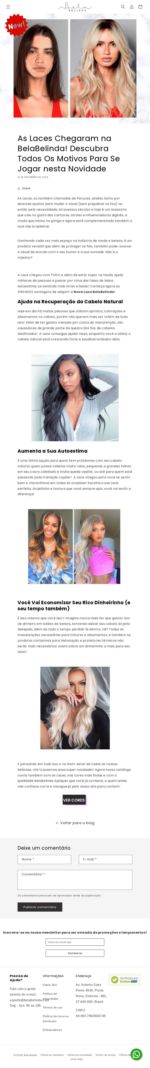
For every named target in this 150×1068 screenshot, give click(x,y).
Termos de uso (53, 1007)
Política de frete (127, 1055)
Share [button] (26, 188)
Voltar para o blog (77, 822)
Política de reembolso (52, 1055)
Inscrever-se (75, 953)
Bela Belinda (30, 1055)
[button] (8, 7)
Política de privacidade (50, 996)
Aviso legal (77, 1059)
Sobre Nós (50, 984)
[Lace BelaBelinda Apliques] (75, 441)
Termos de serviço (106, 1055)
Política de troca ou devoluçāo (56, 1019)
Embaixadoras (52, 1029)
